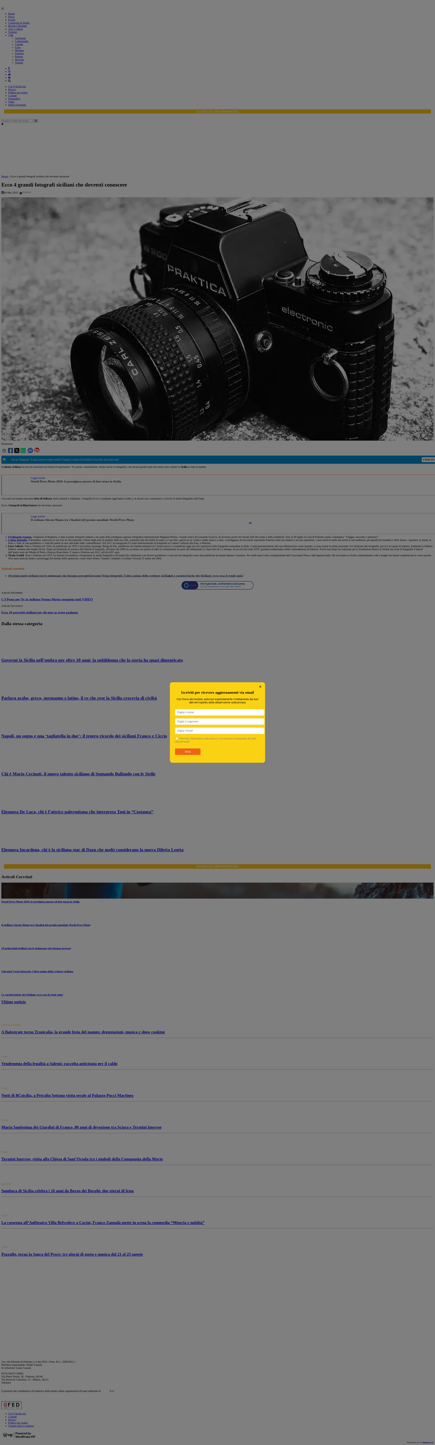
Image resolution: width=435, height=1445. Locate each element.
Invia (188, 751)
